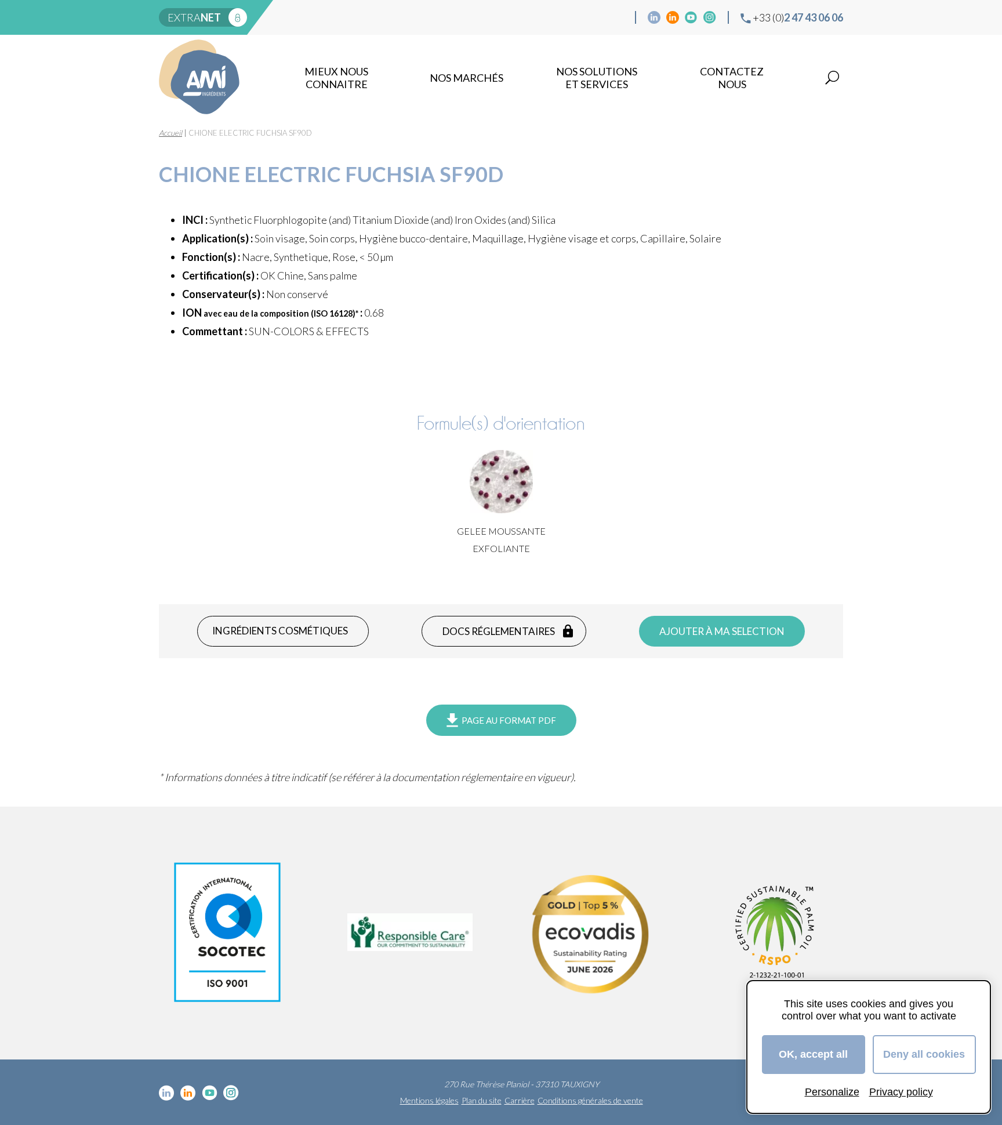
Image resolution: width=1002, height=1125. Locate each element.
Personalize (832, 1092)
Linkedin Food (672, 17)
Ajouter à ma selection (722, 631)
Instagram (709, 17)
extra (194, 17)
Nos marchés (466, 77)
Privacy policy (901, 1092)
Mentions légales (429, 1100)
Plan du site (482, 1100)
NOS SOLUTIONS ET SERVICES (596, 77)
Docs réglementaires (498, 631)
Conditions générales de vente (590, 1100)
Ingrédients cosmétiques (280, 631)
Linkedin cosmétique (654, 17)
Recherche (832, 78)
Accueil (170, 132)
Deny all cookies (924, 1054)
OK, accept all (813, 1054)
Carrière (519, 1100)
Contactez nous (732, 77)
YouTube (691, 17)
